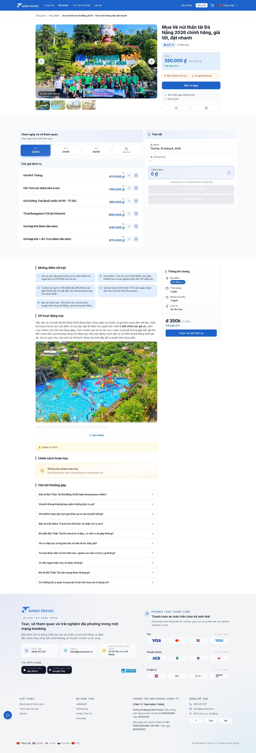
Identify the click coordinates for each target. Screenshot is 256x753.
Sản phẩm (63, 5)
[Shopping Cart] (212, 5)
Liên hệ (98, 5)
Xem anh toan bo (51, 93)
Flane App (81, 718)
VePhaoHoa (82, 709)
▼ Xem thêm (96, 435)
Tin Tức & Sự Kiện (81, 5)
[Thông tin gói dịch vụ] (136, 175)
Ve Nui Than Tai (84, 713)
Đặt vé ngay (191, 85)
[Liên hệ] (8, 715)
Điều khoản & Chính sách (32, 704)
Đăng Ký (201, 5)
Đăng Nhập (186, 5)
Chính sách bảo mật (29, 709)
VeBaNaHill (81, 704)
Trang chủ (49, 5)
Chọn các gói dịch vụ (191, 333)
